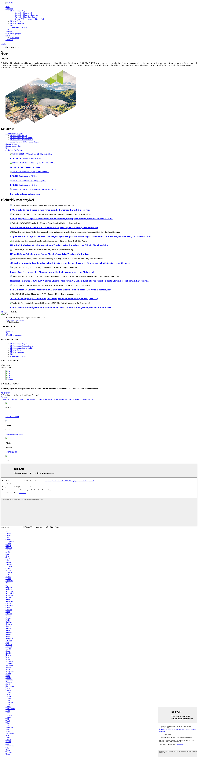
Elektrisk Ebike (15, 21)
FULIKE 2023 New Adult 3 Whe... (26, 158)
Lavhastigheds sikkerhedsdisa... (25, 194)
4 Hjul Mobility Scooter (18, 27)
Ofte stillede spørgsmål (14, 34)
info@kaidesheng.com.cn (15, 434)
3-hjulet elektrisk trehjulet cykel (30, 399)
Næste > (6, 312)
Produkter (9, 9)
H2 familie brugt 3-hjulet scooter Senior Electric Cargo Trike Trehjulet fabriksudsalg (49, 254)
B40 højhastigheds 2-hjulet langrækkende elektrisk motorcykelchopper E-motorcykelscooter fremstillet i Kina (61, 218)
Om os (8, 36)
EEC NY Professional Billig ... (24, 176)
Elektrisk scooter (87, 399)
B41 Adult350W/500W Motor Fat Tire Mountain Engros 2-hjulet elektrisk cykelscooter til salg (54, 227)
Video (8, 29)
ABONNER (5, 393)
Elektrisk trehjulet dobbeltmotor (26, 17)
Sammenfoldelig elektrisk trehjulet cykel (29, 19)
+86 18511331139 (12, 417)
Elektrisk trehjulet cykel (18, 11)
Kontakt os (9, 40)
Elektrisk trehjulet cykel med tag (26, 15)
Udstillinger (14, 38)
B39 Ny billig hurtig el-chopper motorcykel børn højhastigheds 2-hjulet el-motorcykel (50, 210)
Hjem (8, 7)
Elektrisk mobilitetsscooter (63, 399)
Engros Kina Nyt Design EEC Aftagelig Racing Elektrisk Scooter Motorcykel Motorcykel (52, 272)
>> (10, 312)
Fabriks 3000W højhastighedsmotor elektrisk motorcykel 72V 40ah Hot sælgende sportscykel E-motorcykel (60, 307)
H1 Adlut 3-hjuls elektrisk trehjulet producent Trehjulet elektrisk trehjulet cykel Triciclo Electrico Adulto (59, 245)
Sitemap (4, 397)
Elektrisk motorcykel (17, 23)
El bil (12, 25)
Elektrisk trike (48, 399)
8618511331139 (11, 452)
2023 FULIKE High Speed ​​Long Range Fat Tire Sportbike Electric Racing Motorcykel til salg (54, 298)
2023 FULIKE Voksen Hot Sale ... (26, 167)
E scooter (76, 399)
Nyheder (9, 31)
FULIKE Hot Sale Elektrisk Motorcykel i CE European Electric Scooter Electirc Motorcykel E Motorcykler (60, 290)
